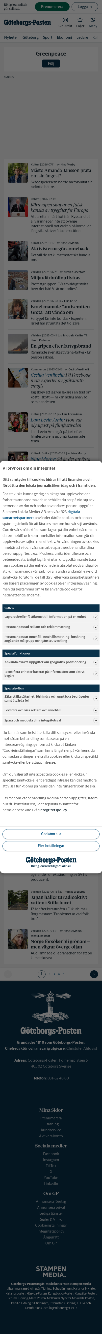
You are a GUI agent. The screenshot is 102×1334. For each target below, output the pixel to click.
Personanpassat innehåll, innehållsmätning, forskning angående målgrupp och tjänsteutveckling (44, 639)
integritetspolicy (53, 810)
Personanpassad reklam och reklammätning (37, 627)
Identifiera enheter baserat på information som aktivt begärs (44, 674)
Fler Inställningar (51, 846)
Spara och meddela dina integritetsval (32, 720)
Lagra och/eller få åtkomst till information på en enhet (45, 617)
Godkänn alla (51, 834)
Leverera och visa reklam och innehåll (32, 710)
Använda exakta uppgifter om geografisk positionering (45, 662)
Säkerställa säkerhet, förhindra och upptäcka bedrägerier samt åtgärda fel (46, 698)
